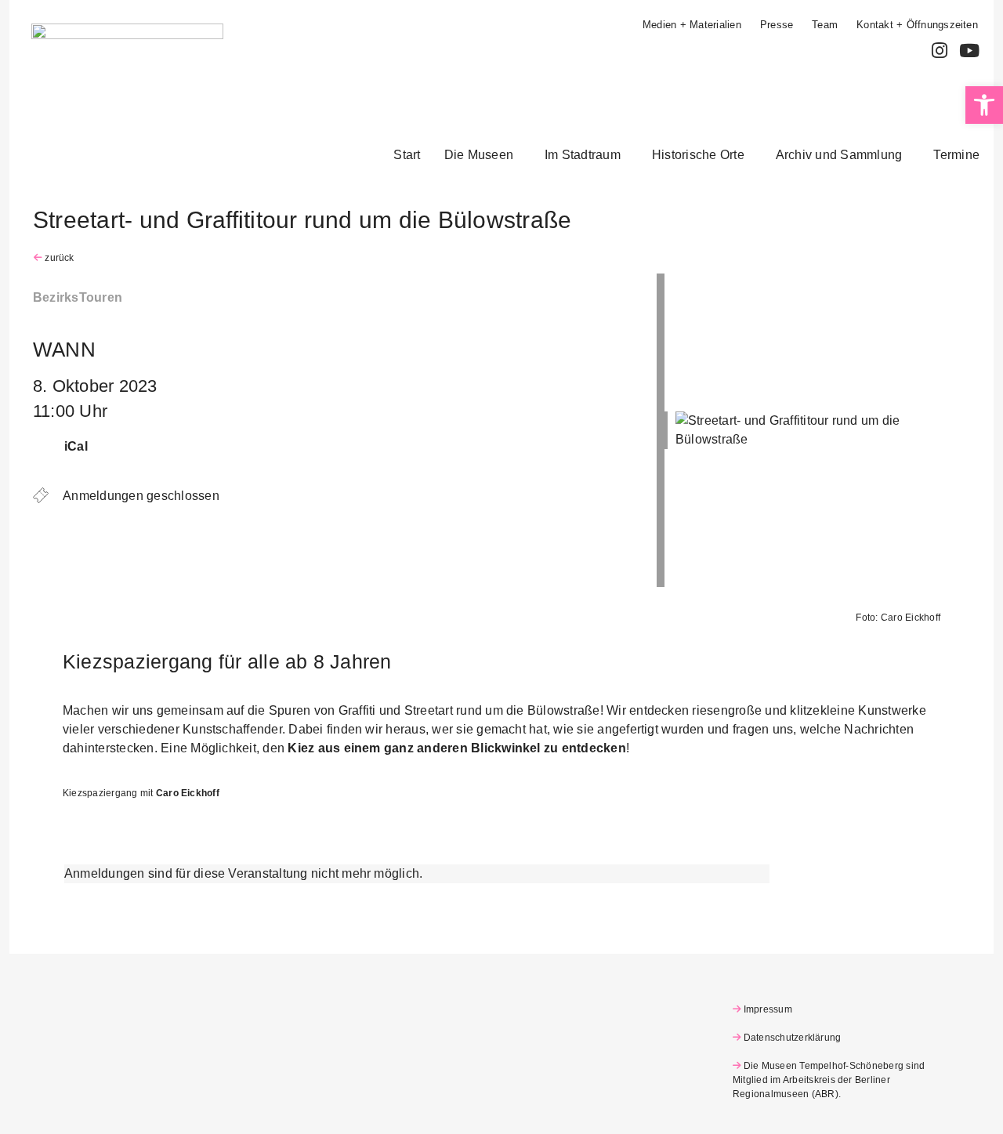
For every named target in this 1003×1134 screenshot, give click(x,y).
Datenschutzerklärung (792, 1037)
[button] (483, 155)
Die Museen (478, 154)
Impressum (768, 1009)
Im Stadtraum (583, 154)
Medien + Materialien (692, 25)
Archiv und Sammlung (839, 154)
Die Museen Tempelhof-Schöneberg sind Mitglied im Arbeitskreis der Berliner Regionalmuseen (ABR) (829, 1080)
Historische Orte (698, 154)
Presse (776, 25)
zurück (58, 257)
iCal (76, 446)
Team (825, 25)
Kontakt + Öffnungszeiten (917, 25)
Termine (956, 154)
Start (406, 154)
